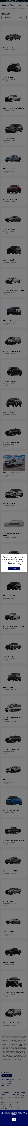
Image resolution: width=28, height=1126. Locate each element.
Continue (14, 568)
